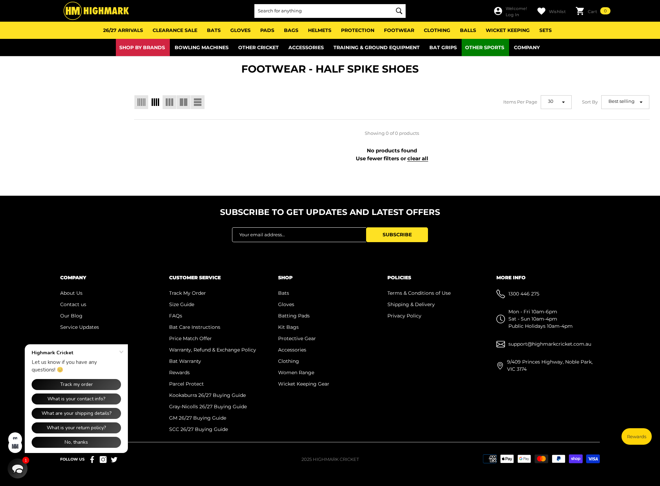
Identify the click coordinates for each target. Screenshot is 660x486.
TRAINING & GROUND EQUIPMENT (376, 47)
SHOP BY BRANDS (142, 47)
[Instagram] (103, 459)
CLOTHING (437, 30)
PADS (267, 30)
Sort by (590, 102)
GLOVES (240, 30)
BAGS (291, 30)
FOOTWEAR (399, 30)
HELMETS (319, 30)
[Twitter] (114, 459)
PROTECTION (357, 30)
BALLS (468, 30)
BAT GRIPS (443, 47)
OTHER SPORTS (484, 47)
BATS (214, 30)
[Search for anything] (330, 11)
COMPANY (527, 47)
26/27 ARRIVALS (123, 30)
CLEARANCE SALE (175, 30)
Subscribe (397, 234)
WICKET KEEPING (508, 30)
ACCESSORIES (306, 47)
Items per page (520, 102)
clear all (417, 158)
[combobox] (323, 11)
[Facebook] (92, 459)
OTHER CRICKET (258, 47)
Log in (512, 14)
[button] (592, 11)
